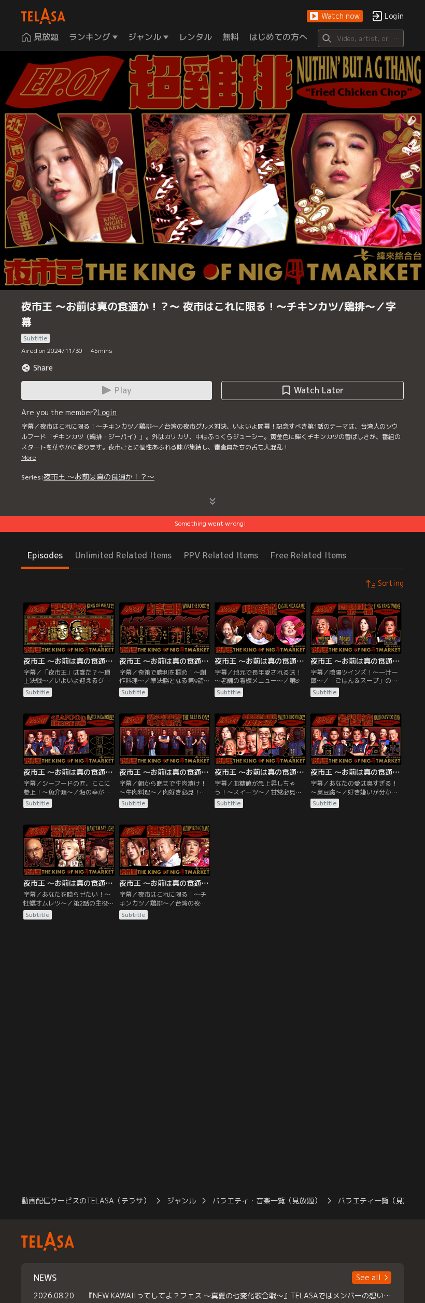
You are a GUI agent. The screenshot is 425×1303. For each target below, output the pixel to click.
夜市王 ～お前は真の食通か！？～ (99, 477)
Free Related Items (308, 555)
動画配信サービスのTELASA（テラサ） (85, 1200)
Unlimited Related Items (123, 555)
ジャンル (181, 1200)
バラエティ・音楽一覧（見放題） (266, 1200)
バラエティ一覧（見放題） (381, 1200)
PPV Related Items (221, 555)
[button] (335, 16)
